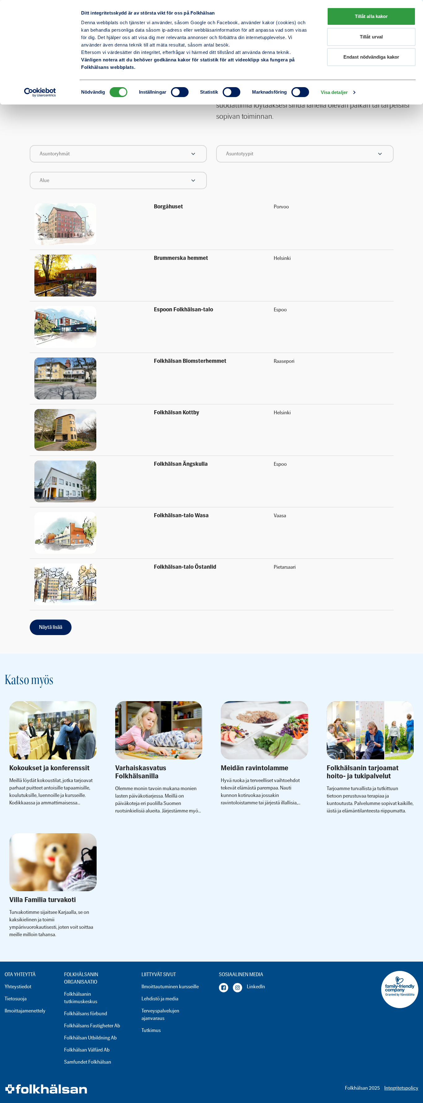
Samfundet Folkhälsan (87, 1062)
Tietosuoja (16, 999)
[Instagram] (237, 987)
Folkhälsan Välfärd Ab (87, 1050)
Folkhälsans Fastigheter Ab (92, 1026)
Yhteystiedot (18, 987)
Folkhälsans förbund (85, 1013)
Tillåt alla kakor (371, 16)
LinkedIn (256, 987)
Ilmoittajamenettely (25, 1011)
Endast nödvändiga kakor (371, 57)
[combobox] (118, 154)
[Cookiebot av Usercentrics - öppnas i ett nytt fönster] (40, 92)
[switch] (180, 92)
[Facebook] (223, 987)
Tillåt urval (371, 36)
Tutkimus (151, 1030)
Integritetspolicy (401, 1088)
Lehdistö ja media (160, 999)
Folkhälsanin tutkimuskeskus (80, 997)
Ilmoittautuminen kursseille (170, 987)
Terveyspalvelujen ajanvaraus (160, 1014)
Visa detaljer (334, 92)
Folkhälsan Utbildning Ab (90, 1038)
